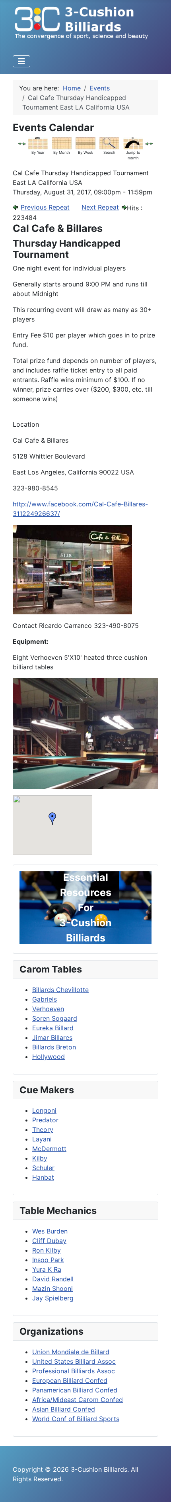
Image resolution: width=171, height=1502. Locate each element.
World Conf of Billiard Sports (75, 1419)
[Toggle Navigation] (21, 61)
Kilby (39, 1158)
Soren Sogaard (54, 1018)
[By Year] (38, 142)
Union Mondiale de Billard (70, 1352)
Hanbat (43, 1177)
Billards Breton (54, 1047)
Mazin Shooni (52, 1288)
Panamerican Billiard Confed (74, 1390)
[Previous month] (19, 143)
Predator (45, 1120)
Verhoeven (48, 1009)
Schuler (43, 1168)
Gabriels (44, 999)
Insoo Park (48, 1260)
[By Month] (62, 142)
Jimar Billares (52, 1037)
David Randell (53, 1279)
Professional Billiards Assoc (73, 1371)
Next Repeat (100, 207)
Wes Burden (50, 1231)
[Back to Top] (157, 1487)
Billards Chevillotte (60, 990)
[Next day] (147, 143)
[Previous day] (23, 143)
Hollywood (48, 1057)
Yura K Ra (46, 1269)
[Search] (109, 142)
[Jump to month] (133, 142)
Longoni (44, 1110)
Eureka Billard (53, 1028)
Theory (42, 1129)
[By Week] (85, 142)
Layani (42, 1139)
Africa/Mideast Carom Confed (77, 1400)
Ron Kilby (46, 1250)
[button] (52, 818)
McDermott (49, 1149)
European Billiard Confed (69, 1380)
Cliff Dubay (49, 1241)
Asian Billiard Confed (63, 1409)
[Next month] (151, 143)
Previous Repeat (45, 207)
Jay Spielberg (53, 1298)
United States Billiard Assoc (74, 1361)
